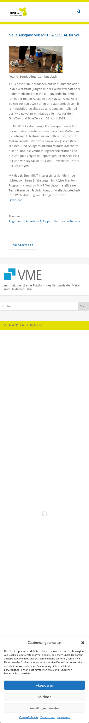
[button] (83, 643)
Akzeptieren (44, 685)
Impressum (63, 717)
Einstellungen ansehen (44, 708)
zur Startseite (22, 245)
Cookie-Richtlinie (28, 717)
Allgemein (16, 221)
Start (83, 306)
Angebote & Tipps (38, 221)
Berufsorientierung (67, 221)
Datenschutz (47, 717)
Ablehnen (44, 697)
